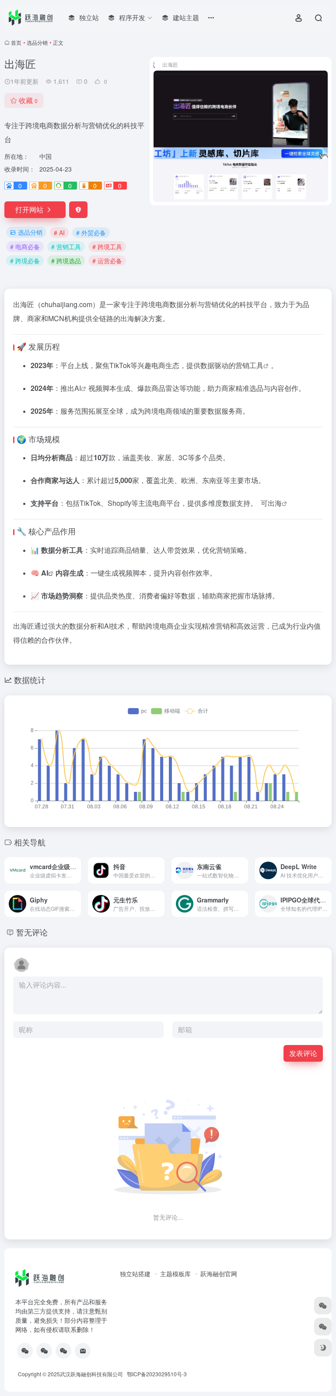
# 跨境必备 (25, 260)
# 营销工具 (66, 246)
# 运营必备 (107, 260)
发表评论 (303, 1053)
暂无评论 (32, 932)
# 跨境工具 (107, 246)
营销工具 (249, 365)
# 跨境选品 (66, 260)
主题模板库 (175, 1273)
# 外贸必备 (91, 232)
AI (77, 388)
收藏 (28, 100)
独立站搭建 (135, 1273)
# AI (59, 232)
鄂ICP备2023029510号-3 (157, 1374)
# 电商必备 (25, 246)
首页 (16, 42)
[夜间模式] (323, 1348)
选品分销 (37, 42)
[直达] (76, 870)
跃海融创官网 (218, 1273)
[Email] (83, 1351)
